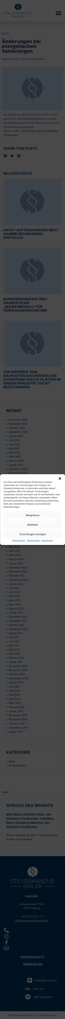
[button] (60, 478)
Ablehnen (32, 524)
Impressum (47, 540)
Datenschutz (18, 540)
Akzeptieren (33, 515)
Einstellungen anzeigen (32, 534)
